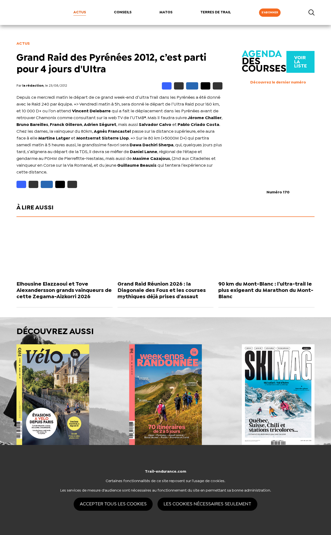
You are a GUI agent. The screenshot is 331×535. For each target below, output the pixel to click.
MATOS (166, 12)
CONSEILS (123, 12)
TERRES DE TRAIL (215, 12)
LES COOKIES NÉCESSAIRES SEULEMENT (207, 504)
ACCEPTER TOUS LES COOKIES (113, 504)
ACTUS (79, 12)
